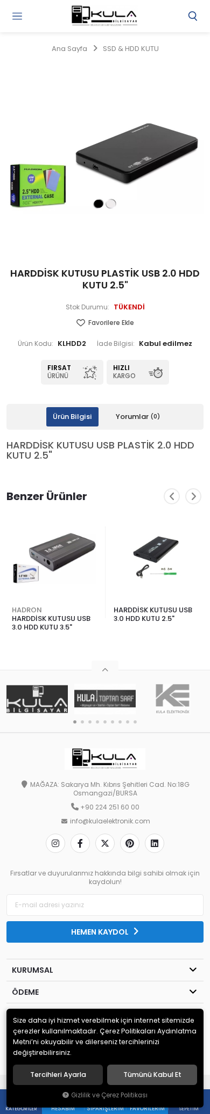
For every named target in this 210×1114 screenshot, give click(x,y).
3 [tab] (90, 722)
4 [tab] (97, 722)
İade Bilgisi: (116, 344)
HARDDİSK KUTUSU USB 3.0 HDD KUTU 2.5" (153, 614)
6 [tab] (112, 722)
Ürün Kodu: (35, 344)
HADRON (27, 609)
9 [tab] (135, 722)
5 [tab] (105, 722)
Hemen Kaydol (100, 932)
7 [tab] (120, 722)
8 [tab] (127, 722)
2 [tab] (82, 722)
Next (193, 496)
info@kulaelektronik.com (110, 821)
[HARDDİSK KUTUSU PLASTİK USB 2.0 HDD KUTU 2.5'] (105, 158)
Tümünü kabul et (152, 1075)
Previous (172, 496)
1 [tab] (75, 722)
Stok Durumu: (87, 307)
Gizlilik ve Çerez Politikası (109, 1095)
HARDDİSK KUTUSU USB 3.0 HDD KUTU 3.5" (51, 623)
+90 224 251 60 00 (109, 807)
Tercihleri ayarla (58, 1075)
